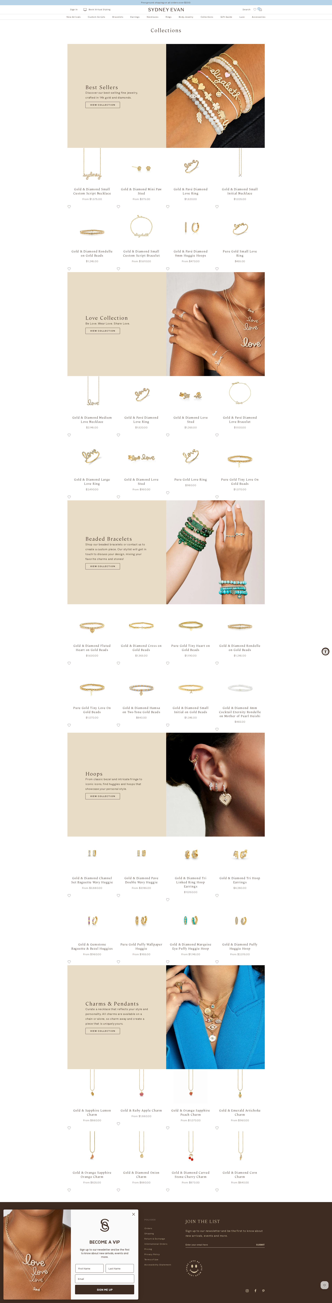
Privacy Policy (152, 1254)
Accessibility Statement (157, 1265)
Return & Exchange (154, 1239)
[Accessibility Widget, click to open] (325, 651)
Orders (148, 1228)
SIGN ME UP (105, 1289)
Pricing (148, 1249)
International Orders (155, 1244)
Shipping (149, 1234)
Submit (260, 1245)
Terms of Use (151, 1260)
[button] (92, 207)
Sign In (74, 9)
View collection (102, 105)
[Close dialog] (134, 1214)
